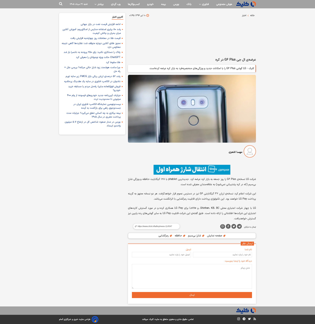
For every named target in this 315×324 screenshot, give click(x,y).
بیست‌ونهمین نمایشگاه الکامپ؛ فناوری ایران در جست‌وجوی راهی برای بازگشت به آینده (97, 106)
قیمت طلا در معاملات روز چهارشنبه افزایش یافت (95, 38)
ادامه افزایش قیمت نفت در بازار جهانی (100, 24)
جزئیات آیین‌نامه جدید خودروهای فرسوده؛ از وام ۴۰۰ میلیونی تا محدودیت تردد (94, 97)
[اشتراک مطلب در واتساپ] (222, 226)
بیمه (163, 4)
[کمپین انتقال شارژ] (192, 170)
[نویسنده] (250, 152)
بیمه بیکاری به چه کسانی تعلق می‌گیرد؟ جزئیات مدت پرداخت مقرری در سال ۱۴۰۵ (93, 115)
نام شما (248, 249)
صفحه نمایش (215, 236)
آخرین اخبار (117, 17)
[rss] (254, 319)
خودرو (150, 4)
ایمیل (188, 249)
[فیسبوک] (228, 227)
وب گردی (115, 4)
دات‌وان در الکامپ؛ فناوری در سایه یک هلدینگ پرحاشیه (92, 81)
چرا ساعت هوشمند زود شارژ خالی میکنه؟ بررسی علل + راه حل (92, 69)
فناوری (205, 4)
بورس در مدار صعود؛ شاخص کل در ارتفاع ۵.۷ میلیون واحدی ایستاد (93, 124)
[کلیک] (246, 4)
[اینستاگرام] (238, 319)
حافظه (179, 236)
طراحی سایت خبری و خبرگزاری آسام (74, 319)
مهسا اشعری (235, 152)
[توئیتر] (233, 227)
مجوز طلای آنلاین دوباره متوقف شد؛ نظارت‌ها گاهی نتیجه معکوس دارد (91, 45)
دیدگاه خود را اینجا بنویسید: (238, 261)
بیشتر (100, 4)
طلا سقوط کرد (113, 62)
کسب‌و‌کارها (134, 4)
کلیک (151, 319)
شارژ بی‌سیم (195, 236)
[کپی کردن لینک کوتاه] (155, 226)
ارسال (192, 295)
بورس (176, 4)
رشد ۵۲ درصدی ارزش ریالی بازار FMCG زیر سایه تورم (93, 76)
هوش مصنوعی (224, 4)
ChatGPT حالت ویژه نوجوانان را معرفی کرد (98, 57)
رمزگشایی (163, 236)
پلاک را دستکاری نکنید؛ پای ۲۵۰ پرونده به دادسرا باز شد (92, 52)
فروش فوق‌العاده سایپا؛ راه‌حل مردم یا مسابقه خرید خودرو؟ (94, 88)
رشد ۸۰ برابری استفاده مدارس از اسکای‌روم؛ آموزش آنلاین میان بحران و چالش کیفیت (92, 31)
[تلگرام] (239, 227)
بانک (189, 4)
